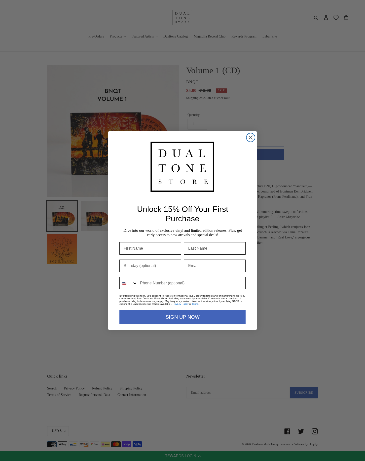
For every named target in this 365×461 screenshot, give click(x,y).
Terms (195, 304)
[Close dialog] (250, 137)
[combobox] (129, 283)
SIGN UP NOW (183, 317)
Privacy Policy (180, 304)
